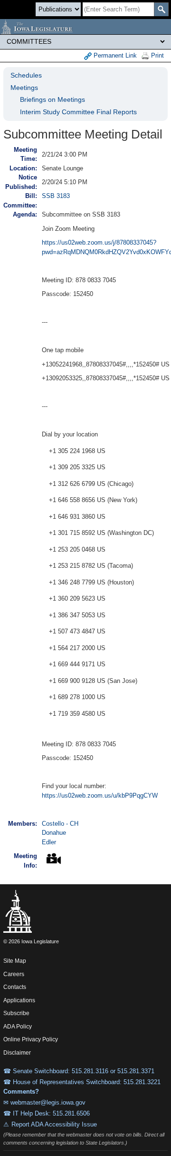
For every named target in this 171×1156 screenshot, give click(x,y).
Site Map (14, 961)
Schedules (26, 75)
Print (156, 55)
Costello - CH (60, 823)
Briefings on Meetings (52, 99)
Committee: (20, 205)
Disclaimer (17, 1052)
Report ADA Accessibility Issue (54, 1124)
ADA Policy (17, 1026)
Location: (23, 168)
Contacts (14, 987)
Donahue (54, 832)
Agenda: (25, 214)
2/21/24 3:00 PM (64, 154)
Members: (22, 823)
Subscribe (16, 1013)
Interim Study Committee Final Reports (78, 112)
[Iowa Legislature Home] (85, 26)
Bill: (31, 195)
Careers (13, 974)
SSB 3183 (56, 195)
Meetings (24, 87)
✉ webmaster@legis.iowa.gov (44, 1102)
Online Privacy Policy (30, 1039)
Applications (19, 1000)
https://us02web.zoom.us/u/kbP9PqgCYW (100, 795)
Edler (49, 842)
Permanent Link (114, 55)
